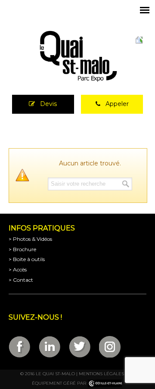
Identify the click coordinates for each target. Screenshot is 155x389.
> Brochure (22, 249)
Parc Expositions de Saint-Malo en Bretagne (77, 56)
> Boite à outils (27, 259)
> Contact (21, 280)
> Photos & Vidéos (30, 239)
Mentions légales (101, 374)
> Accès (18, 269)
